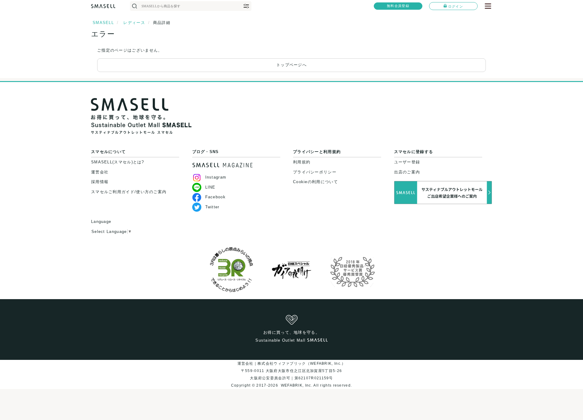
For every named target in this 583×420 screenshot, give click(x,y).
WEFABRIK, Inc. (296, 385)
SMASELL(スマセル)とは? (117, 162)
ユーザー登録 (407, 162)
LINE (210, 187)
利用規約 (301, 162)
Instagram (216, 177)
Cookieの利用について (315, 181)
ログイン (455, 6)
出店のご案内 (407, 172)
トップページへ (291, 65)
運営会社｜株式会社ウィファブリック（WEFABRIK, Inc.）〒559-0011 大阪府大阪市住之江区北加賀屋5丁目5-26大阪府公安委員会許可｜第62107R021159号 (291, 370)
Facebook (215, 197)
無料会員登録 (398, 6)
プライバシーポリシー (314, 172)
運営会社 (99, 172)
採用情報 (99, 181)
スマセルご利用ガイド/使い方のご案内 (128, 192)
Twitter (212, 207)
